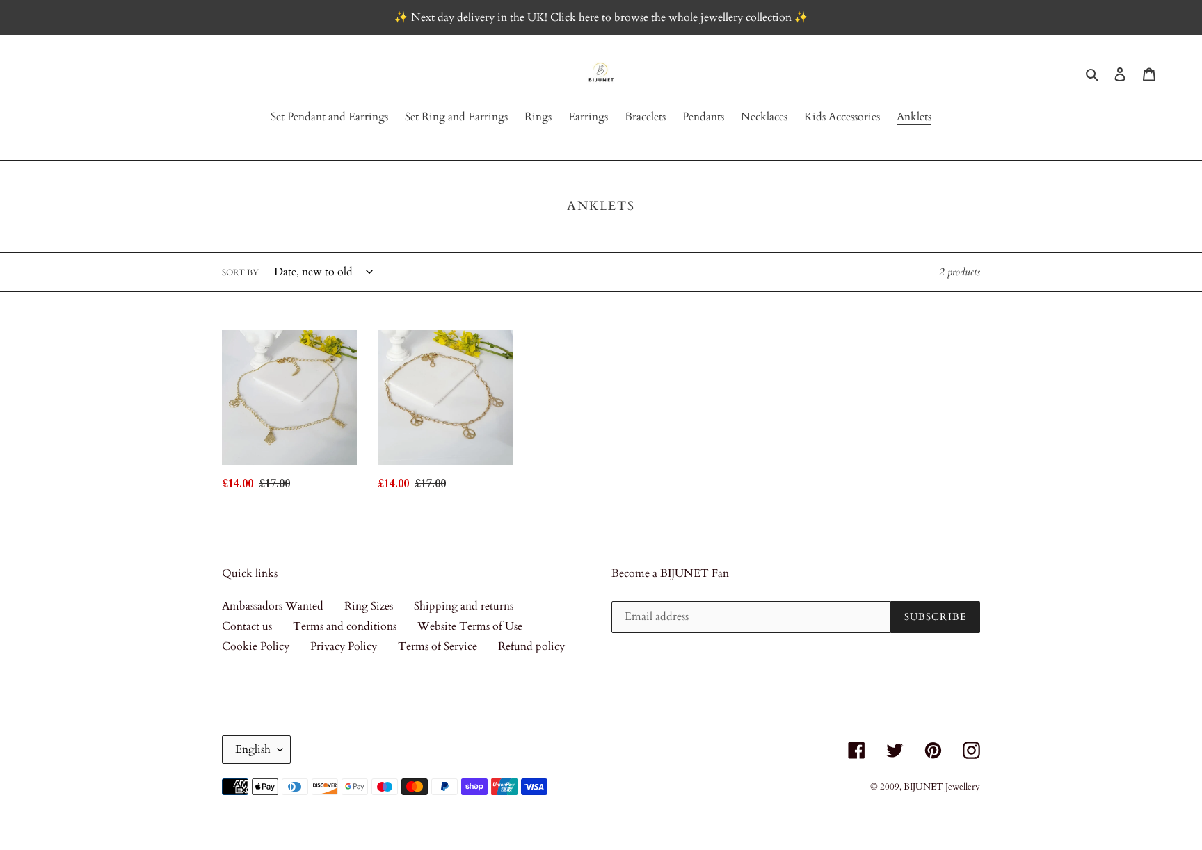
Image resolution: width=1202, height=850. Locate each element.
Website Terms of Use (469, 626)
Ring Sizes (368, 606)
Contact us (247, 626)
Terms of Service (437, 646)
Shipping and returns (463, 606)
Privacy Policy (343, 646)
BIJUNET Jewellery (942, 786)
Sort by (240, 272)
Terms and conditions (344, 626)
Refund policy (531, 646)
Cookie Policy (255, 646)
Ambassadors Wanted (272, 606)
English (253, 749)
